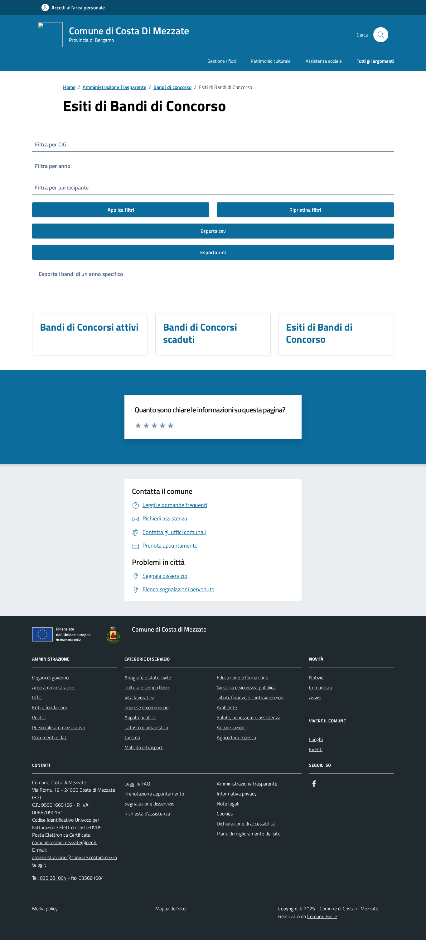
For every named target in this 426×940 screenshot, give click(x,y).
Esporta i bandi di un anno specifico (81, 274)
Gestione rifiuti (221, 61)
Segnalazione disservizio (149, 803)
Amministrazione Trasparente (114, 87)
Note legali (228, 803)
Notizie (316, 677)
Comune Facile (322, 916)
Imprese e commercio (146, 707)
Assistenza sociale (324, 61)
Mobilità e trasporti (143, 747)
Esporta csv (213, 231)
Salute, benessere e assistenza (248, 717)
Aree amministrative (53, 687)
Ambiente (227, 707)
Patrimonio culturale (271, 61)
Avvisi (315, 697)
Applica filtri (121, 210)
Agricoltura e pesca (236, 737)
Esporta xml (213, 252)
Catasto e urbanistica (146, 727)
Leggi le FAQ (137, 783)
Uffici (37, 697)
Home (69, 87)
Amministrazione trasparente (247, 783)
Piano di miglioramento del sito (248, 833)
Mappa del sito (170, 908)
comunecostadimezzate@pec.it (64, 842)
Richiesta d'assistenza (147, 813)
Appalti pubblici (140, 717)
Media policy (45, 908)
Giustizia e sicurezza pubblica (246, 687)
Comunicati (320, 687)
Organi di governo (50, 677)
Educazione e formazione (242, 677)
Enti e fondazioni (49, 707)
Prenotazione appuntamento (154, 793)
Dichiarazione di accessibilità (246, 823)
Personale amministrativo (58, 727)
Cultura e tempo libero (147, 687)
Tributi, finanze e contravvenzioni (250, 697)
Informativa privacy (237, 793)
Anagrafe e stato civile (147, 677)
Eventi (315, 749)
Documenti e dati (49, 737)
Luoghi (316, 739)
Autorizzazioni (231, 727)
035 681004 (53, 878)
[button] (73, 7)
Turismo (132, 737)
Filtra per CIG (50, 144)
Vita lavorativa (139, 697)
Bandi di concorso (172, 87)
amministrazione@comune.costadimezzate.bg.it (74, 861)
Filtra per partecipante (62, 187)
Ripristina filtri (305, 210)
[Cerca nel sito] (380, 34)
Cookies (225, 813)
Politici (39, 717)
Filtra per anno (52, 166)
